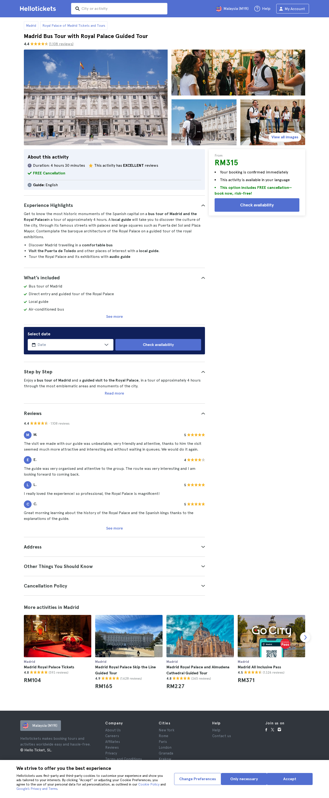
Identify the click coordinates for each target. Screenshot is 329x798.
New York (166, 730)
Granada (166, 753)
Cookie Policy (148, 784)
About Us (113, 730)
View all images (284, 137)
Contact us (221, 736)
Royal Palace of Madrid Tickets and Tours (73, 25)
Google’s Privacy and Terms (36, 789)
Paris (163, 742)
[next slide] (305, 637)
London (165, 747)
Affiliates (112, 742)
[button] (114, 205)
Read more (114, 393)
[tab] (114, 205)
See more (114, 316)
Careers (112, 736)
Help (216, 730)
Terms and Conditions (123, 759)
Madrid (31, 25)
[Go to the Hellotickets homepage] (38, 9)
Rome (163, 736)
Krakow (165, 759)
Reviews (112, 747)
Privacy (111, 753)
